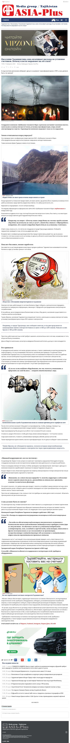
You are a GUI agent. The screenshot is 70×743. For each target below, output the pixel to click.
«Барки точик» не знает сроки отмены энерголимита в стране (23, 197)
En (7, 1)
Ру (3, 1)
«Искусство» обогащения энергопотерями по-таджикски (21, 302)
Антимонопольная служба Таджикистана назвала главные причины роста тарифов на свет (34, 423)
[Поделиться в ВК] (35, 660)
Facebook (30, 624)
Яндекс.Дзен (45, 624)
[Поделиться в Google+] (22, 660)
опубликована (59, 209)
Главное (6, 20)
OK (51, 624)
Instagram (37, 624)
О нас (4, 732)
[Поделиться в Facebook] (15, 660)
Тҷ (5, 1)
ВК (55, 624)
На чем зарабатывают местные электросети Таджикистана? (23, 595)
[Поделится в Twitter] (29, 660)
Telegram (23, 624)
